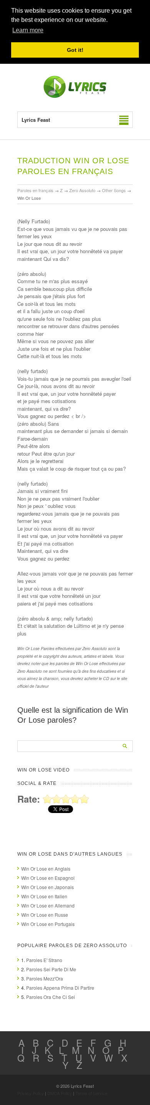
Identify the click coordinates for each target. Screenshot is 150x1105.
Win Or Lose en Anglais (45, 868)
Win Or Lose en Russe (44, 914)
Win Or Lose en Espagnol (48, 877)
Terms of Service (91, 1093)
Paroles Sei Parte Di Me (51, 969)
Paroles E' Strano (44, 960)
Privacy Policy (30, 1093)
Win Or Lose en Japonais (47, 887)
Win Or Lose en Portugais (48, 924)
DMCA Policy (59, 1093)
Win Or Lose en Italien (44, 896)
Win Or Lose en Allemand (48, 905)
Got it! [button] (75, 50)
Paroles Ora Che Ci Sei (50, 997)
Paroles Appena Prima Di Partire (60, 987)
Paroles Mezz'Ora (44, 978)
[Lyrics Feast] (75, 96)
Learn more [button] (27, 30)
